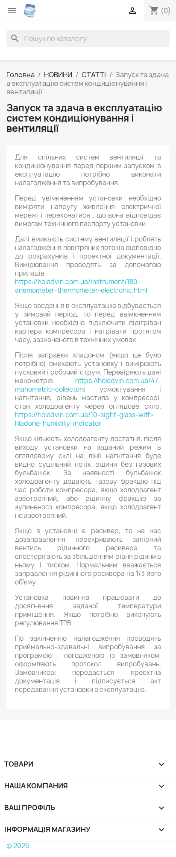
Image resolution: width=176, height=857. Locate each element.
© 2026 (17, 845)
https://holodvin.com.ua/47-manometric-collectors (88, 385)
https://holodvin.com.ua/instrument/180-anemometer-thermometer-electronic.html (81, 286)
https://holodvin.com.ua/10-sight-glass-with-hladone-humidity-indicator (85, 419)
